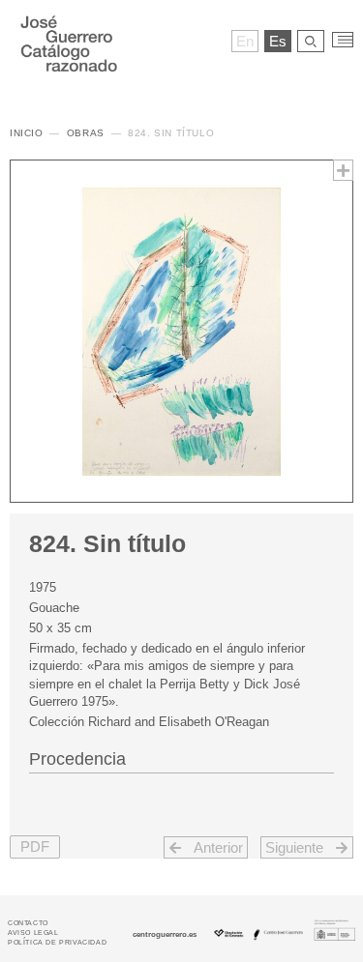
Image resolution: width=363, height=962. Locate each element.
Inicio (27, 133)
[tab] (181, 757)
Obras (86, 133)
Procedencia (77, 759)
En (245, 41)
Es (278, 41)
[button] (35, 847)
